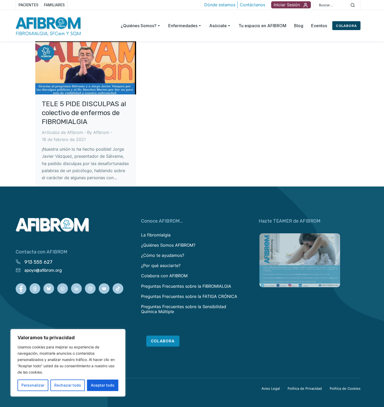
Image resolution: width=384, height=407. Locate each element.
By (98, 132)
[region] (67, 363)
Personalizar (32, 385)
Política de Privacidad (305, 388)
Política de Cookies (345, 388)
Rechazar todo (67, 385)
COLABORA (346, 26)
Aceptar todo (102, 385)
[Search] (352, 5)
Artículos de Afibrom (62, 132)
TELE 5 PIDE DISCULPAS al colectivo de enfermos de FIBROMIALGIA (84, 113)
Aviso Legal (270, 388)
